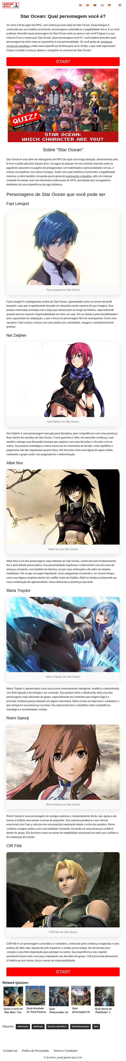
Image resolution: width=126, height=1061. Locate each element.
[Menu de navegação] (120, 5)
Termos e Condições (65, 1050)
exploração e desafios (79, 176)
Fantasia (38, 1027)
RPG (96, 1027)
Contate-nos (10, 1050)
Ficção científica (57, 1027)
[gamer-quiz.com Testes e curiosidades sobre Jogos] (11, 5)
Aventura (22, 1027)
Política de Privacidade (35, 1050)
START (63, 61)
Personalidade (80, 1027)
